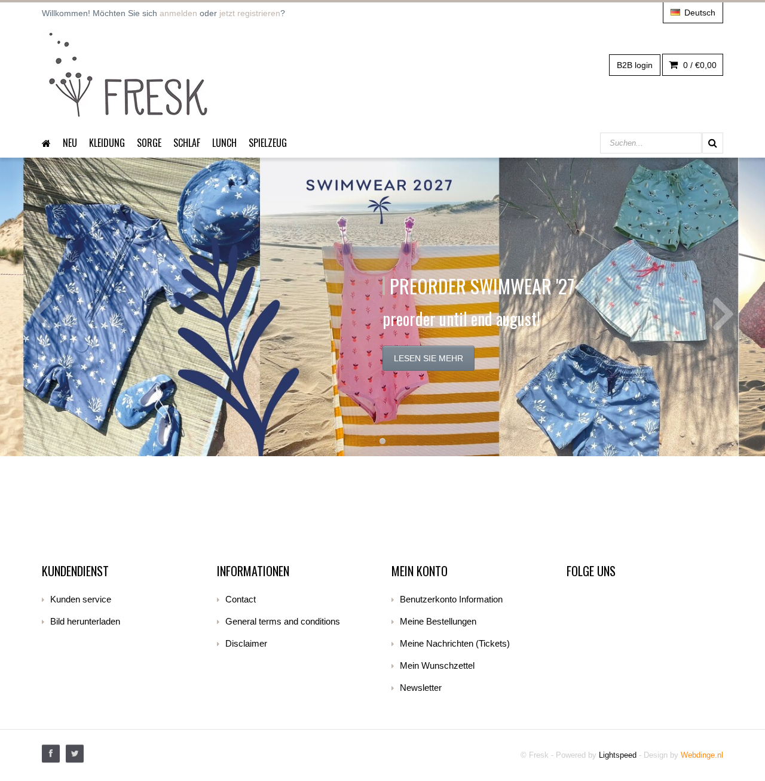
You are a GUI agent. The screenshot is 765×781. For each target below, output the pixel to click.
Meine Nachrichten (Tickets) (455, 643)
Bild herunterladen (85, 621)
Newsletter (421, 687)
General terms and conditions (282, 621)
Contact (240, 599)
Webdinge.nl (702, 755)
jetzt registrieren (249, 13)
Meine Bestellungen (438, 621)
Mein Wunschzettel (437, 665)
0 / (699, 65)
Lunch (224, 143)
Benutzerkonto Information (451, 599)
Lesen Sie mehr (428, 358)
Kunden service (80, 599)
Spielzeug (268, 143)
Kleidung (107, 143)
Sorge (149, 143)
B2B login (635, 65)
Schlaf (186, 143)
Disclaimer (246, 643)
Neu (70, 143)
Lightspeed (618, 755)
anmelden (178, 13)
